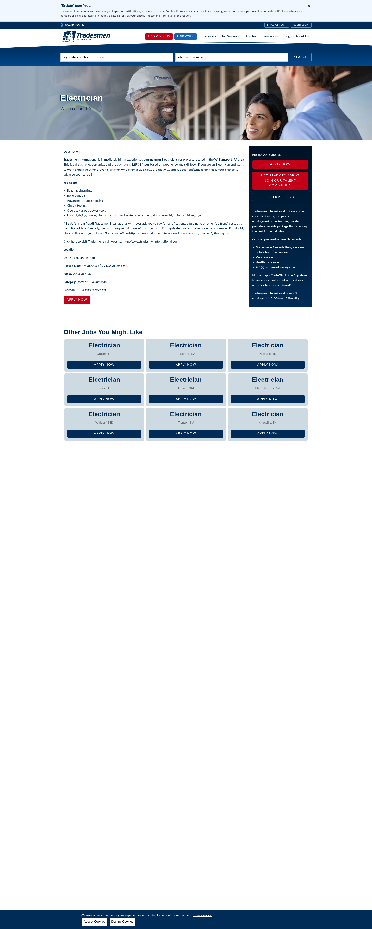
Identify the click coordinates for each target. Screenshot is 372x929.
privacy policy (202, 915)
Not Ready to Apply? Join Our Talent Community (280, 180)
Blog (286, 36)
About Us (302, 36)
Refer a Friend (280, 196)
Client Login (301, 25)
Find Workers (159, 36)
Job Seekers (230, 36)
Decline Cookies (122, 921)
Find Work (185, 36)
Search (301, 57)
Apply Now (77, 299)
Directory (251, 36)
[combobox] (116, 57)
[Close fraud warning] (309, 6)
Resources (271, 36)
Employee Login (276, 25)
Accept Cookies (94, 921)
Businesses (208, 36)
